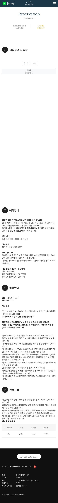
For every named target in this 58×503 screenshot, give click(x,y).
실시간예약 (19, 26)
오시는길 (5, 466)
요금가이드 (41, 26)
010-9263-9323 (30, 456)
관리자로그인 (26, 466)
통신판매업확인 (15, 466)
